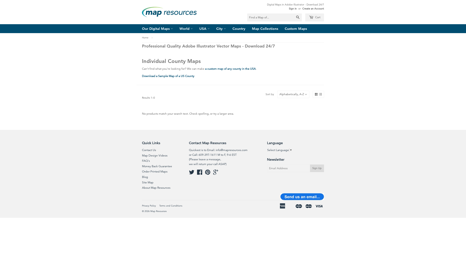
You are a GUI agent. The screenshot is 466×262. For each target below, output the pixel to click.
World (185, 29)
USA (203, 29)
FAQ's (146, 161)
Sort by (270, 94)
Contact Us (149, 150)
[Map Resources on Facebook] (199, 173)
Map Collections (265, 29)
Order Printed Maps (154, 171)
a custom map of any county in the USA (230, 69)
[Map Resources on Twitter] (191, 173)
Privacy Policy (149, 205)
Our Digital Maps (156, 29)
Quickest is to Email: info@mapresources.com (218, 150)
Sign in (293, 8)
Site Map (147, 182)
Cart (317, 17)
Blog (145, 177)
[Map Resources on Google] (215, 173)
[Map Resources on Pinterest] (207, 173)
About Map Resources (156, 188)
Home (145, 37)
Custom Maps (296, 29)
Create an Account (313, 8)
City (220, 29)
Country (238, 29)
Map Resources (158, 211)
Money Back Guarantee (157, 166)
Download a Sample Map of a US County (168, 76)
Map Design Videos (154, 155)
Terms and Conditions (170, 205)
